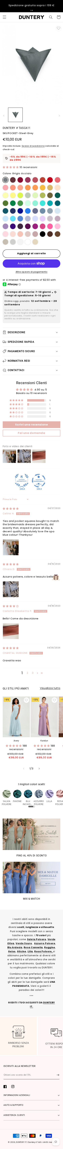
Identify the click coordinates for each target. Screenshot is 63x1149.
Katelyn (44, 741)
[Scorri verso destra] (59, 115)
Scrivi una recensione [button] (31, 425)
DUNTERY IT (21, 1142)
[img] (11, 508)
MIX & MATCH (31, 898)
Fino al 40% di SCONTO (31, 855)
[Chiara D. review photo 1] (11, 589)
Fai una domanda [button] (31, 433)
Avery (16, 741)
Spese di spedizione (33, 145)
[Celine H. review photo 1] (11, 547)
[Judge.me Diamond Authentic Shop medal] (21, 480)
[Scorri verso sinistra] (3, 115)
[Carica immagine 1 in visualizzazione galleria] (15, 115)
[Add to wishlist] (58, 28)
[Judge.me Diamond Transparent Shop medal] (38, 480)
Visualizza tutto (50, 688)
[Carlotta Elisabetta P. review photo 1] (11, 631)
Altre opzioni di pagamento (32, 271)
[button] (32, 10)
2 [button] (27, 673)
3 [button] (33, 673)
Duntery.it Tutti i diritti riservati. (42, 1142)
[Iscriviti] (58, 1075)
